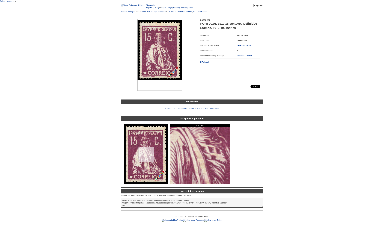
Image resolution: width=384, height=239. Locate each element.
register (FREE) (152, 8)
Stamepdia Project (244, 56)
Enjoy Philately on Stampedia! (180, 8)
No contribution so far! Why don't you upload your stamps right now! (192, 108)
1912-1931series (200, 12)
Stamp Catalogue (128, 12)
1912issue (172, 12)
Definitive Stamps (184, 12)
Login (163, 8)
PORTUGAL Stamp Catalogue (153, 12)
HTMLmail (204, 62)
